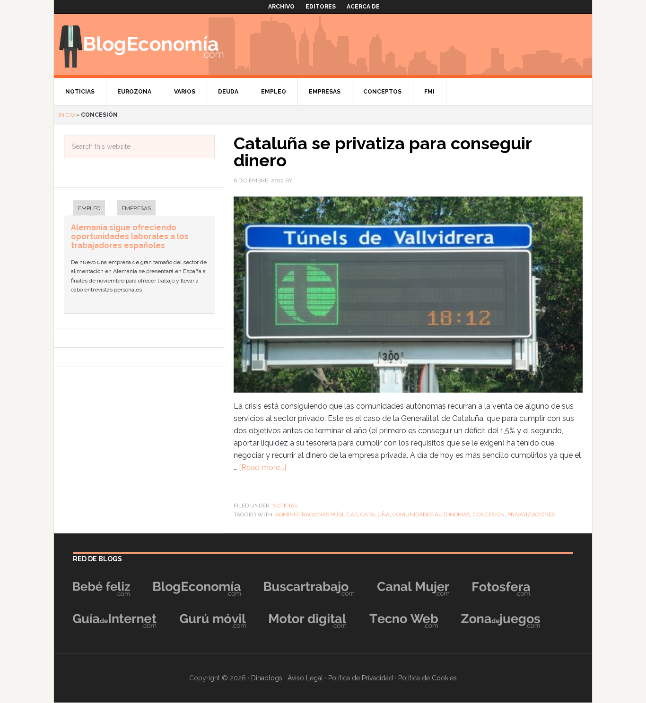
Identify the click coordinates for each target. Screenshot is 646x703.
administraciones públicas (316, 514)
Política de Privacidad (360, 678)
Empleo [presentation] (89, 208)
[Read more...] (262, 467)
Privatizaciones (531, 514)
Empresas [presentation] (136, 208)
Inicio (67, 114)
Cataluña (375, 514)
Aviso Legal (305, 678)
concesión (489, 514)
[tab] (84, 209)
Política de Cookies (427, 678)
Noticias (284, 505)
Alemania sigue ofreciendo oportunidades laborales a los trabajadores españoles (130, 236)
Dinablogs (266, 678)
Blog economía (141, 44)
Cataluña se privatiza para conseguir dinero (383, 151)
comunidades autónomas (431, 514)
